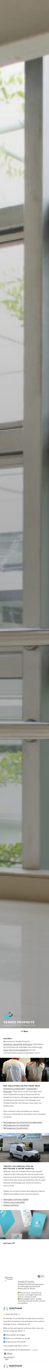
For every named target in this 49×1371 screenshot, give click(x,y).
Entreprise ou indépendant (14, 1089)
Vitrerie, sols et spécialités (14, 1202)
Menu (26, 1031)
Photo (9, 1353)
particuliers (27, 1044)
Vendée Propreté (19, 1022)
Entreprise (7, 1044)
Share (6, 1359)
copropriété (17, 1044)
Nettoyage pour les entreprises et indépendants (22, 1122)
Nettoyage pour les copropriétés (16, 1125)
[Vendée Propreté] (9, 1279)
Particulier (7, 1092)
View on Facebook (8, 1357)
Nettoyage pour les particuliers (15, 1128)
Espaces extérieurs (11, 1205)
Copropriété (32, 1089)
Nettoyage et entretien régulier (16, 1199)
